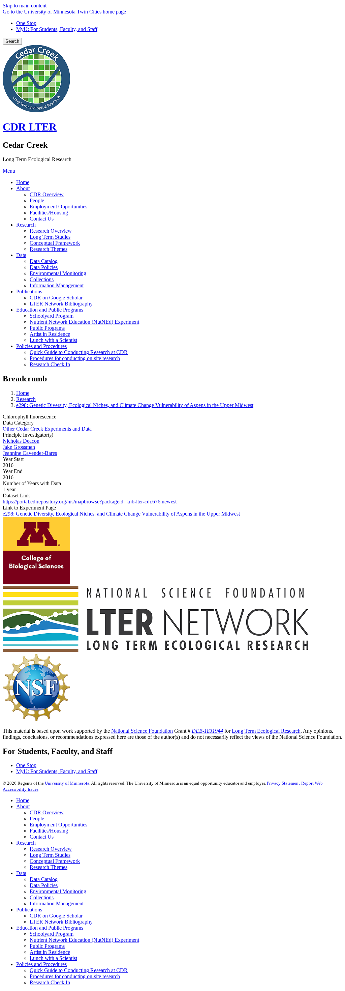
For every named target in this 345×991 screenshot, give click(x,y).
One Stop (26, 23)
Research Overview (51, 849)
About (23, 806)
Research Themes (48, 867)
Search (12, 41)
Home (22, 393)
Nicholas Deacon (21, 441)
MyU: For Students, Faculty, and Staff (56, 29)
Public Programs (47, 946)
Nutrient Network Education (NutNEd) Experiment (84, 940)
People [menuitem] (37, 200)
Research (26, 399)
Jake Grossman (19, 447)
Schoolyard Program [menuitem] (51, 316)
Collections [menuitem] (42, 279)
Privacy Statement (283, 783)
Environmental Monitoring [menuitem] (58, 273)
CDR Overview (47, 812)
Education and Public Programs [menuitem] (49, 310)
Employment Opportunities (58, 824)
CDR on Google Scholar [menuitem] (56, 297)
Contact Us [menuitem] (42, 219)
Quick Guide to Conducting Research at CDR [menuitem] (79, 352)
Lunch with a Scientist (53, 958)
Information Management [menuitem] (57, 285)
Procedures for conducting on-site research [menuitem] (75, 358)
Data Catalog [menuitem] (44, 261)
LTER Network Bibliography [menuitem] (61, 304)
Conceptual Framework (55, 861)
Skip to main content (24, 5)
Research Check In (50, 982)
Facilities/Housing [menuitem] (49, 212)
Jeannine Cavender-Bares (30, 453)
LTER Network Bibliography (61, 922)
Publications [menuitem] (29, 291)
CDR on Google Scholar (56, 916)
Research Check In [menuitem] (50, 364)
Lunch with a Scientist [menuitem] (53, 340)
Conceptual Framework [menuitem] (55, 243)
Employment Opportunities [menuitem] (58, 206)
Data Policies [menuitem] (44, 267)
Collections (42, 897)
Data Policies (44, 885)
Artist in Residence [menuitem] (50, 334)
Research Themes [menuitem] (48, 249)
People (37, 818)
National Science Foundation (142, 731)
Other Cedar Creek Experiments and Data (47, 429)
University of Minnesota (67, 783)
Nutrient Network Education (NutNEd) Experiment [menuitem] (84, 322)
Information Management (57, 903)
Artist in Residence (50, 952)
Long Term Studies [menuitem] (50, 237)
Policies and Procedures (41, 964)
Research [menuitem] (26, 225)
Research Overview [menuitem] (51, 231)
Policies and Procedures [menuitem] (41, 346)
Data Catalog (44, 879)
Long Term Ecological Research (266, 731)
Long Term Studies (50, 855)
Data (21, 873)
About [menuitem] (23, 188)
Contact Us (42, 837)
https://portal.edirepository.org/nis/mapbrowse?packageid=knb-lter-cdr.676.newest (90, 501)
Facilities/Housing (49, 831)
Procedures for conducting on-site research (75, 976)
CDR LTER (30, 127)
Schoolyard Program (51, 934)
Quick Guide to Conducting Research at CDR (79, 970)
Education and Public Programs (49, 928)
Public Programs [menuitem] (47, 328)
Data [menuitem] (21, 255)
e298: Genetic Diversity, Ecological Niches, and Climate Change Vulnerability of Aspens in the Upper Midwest (134, 405)
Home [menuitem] (22, 182)
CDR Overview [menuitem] (47, 194)
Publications (29, 909)
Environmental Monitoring (58, 891)
